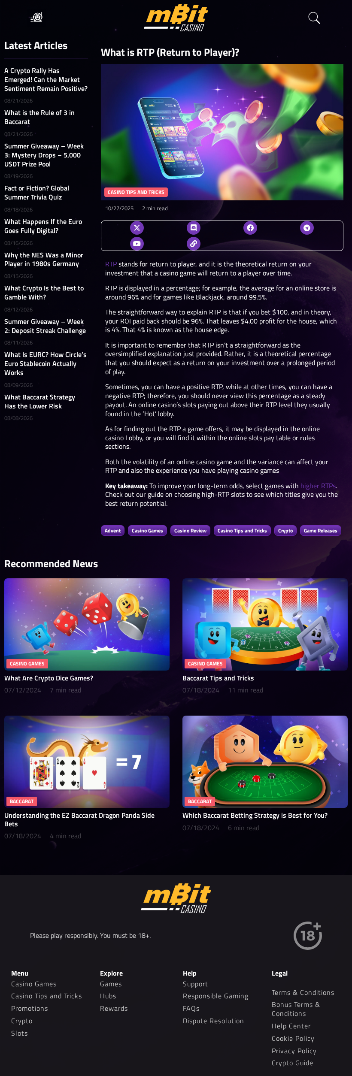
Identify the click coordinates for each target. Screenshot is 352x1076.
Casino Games (147, 530)
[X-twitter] (137, 228)
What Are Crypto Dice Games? (48, 678)
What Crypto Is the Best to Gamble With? (44, 292)
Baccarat (21, 801)
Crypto (285, 530)
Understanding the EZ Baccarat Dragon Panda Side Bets (79, 819)
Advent (113, 530)
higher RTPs (318, 486)
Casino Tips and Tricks (242, 530)
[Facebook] (250, 228)
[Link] (193, 244)
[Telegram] (307, 228)
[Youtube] (137, 244)
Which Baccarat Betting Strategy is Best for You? (255, 815)
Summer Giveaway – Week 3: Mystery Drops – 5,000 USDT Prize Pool (44, 155)
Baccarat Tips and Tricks (218, 678)
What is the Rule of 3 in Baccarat (39, 117)
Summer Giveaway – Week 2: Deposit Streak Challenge (45, 325)
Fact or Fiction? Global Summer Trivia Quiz (36, 192)
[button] (36, 18)
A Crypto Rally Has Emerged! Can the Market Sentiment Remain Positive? (46, 79)
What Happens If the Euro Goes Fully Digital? (43, 226)
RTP (111, 264)
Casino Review (190, 530)
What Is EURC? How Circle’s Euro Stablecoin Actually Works (45, 363)
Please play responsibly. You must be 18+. (90, 935)
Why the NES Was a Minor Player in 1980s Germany (43, 259)
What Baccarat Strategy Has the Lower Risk (39, 401)
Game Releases (320, 530)
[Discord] (193, 228)
